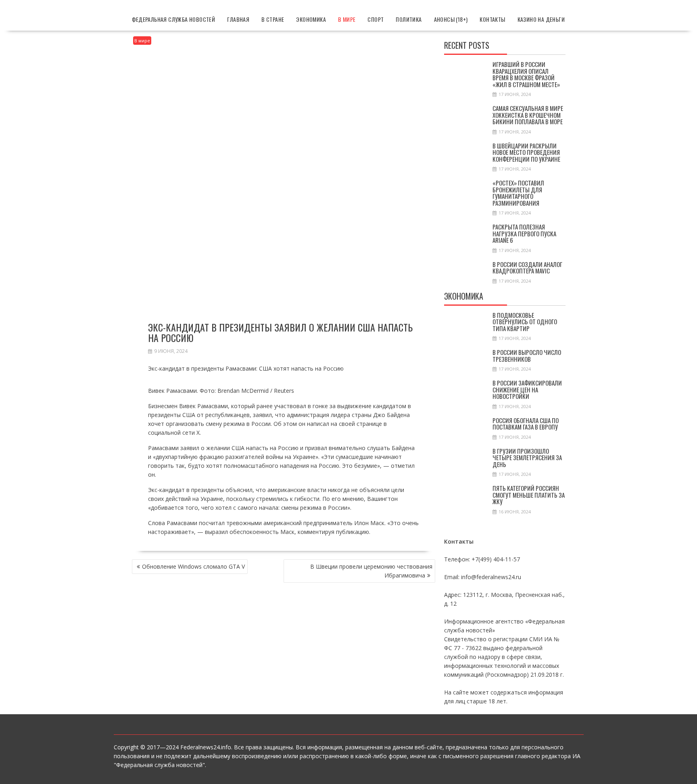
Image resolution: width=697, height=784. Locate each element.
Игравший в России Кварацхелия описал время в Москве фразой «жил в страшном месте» (526, 74)
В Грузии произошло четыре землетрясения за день (527, 457)
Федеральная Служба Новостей (173, 19)
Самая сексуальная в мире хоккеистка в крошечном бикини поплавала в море (527, 115)
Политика (409, 19)
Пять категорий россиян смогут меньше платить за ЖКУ (528, 495)
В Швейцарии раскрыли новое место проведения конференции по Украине (526, 152)
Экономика (311, 19)
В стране (272, 19)
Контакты (492, 19)
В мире (346, 19)
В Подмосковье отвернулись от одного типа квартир (524, 322)
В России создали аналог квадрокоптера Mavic (527, 267)
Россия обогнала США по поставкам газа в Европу (525, 424)
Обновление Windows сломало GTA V (193, 566)
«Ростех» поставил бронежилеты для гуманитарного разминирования (518, 192)
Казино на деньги (541, 19)
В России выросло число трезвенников (526, 355)
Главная (238, 19)
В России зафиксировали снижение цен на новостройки (527, 389)
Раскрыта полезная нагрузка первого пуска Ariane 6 (524, 233)
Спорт (375, 19)
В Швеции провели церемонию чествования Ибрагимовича (371, 571)
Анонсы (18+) (451, 19)
